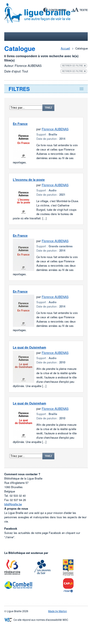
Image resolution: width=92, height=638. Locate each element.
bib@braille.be (13, 504)
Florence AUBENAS (55, 129)
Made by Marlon (57, 611)
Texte (84, 10)
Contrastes (57, 10)
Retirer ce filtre (72, 65)
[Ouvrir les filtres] (46, 89)
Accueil (65, 48)
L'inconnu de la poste (29, 179)
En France (20, 123)
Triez (48, 107)
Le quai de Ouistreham (29, 347)
